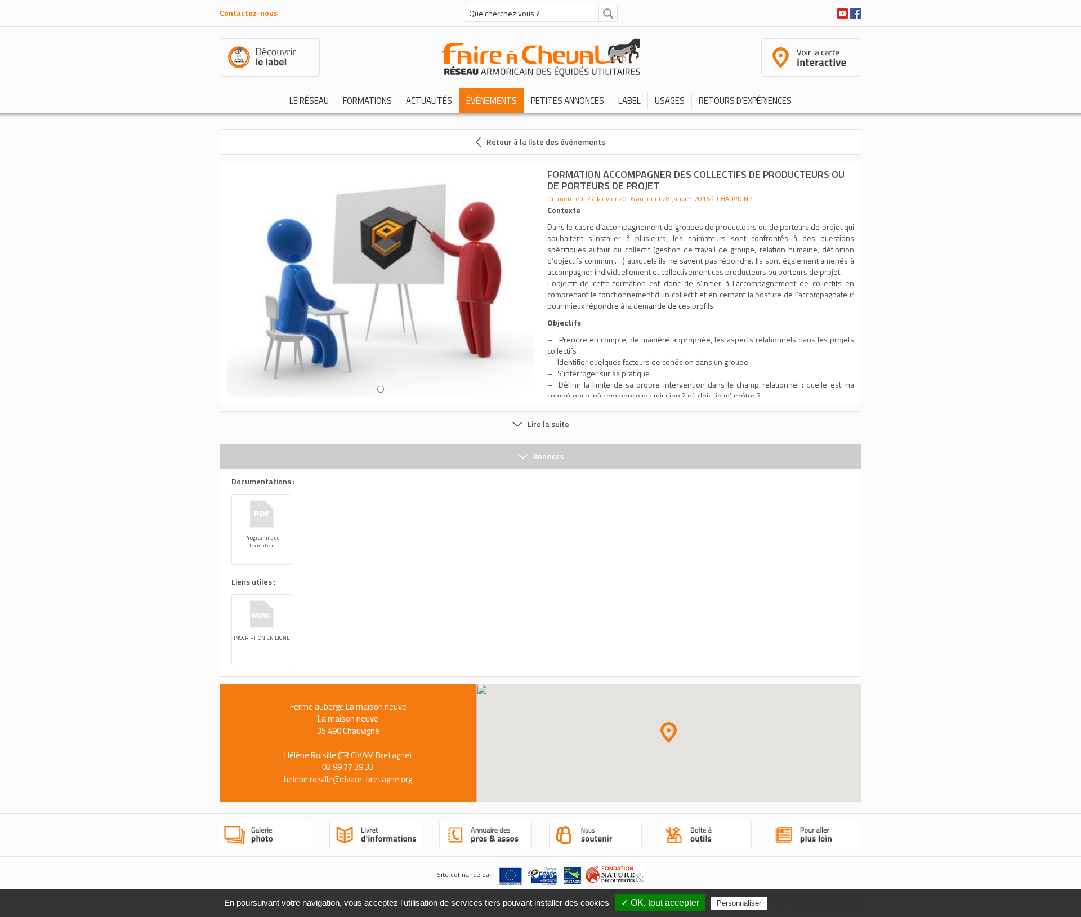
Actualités (429, 100)
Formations (367, 100)
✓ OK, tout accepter (660, 902)
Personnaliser (739, 903)
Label (629, 100)
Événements (491, 100)
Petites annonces (567, 100)
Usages (670, 100)
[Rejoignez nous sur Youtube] (842, 12)
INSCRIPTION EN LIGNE (262, 638)
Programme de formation (261, 541)
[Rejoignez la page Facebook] (855, 12)
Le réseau (309, 100)
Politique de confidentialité (818, 902)
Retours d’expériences (745, 100)
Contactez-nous (249, 13)
